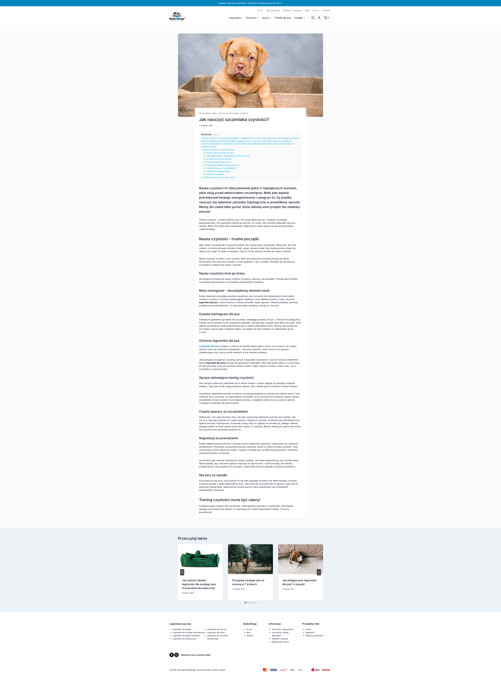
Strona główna (205, 113)
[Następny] (319, 572)
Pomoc (315, 10)
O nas (260, 10)
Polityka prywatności (314, 635)
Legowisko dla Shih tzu (217, 629)
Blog (307, 10)
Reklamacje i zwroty (280, 642)
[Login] (319, 18)
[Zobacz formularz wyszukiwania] (313, 18)
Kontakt (326, 10)
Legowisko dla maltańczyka (184, 639)
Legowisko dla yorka (216, 632)
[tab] (245, 602)
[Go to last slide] (182, 572)
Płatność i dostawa (292, 10)
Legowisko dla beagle (182, 629)
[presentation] (200, 559)
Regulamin (309, 632)
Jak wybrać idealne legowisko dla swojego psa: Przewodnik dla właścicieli (199, 584)
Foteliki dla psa (283, 17)
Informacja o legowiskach (283, 629)
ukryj (216, 135)
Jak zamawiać (273, 10)
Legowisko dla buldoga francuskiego (188, 632)
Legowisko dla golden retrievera (186, 635)
